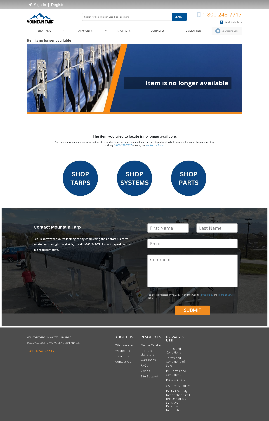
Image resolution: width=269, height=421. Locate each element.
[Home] (41, 18)
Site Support (149, 376)
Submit (192, 310)
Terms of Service (226, 294)
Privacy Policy (206, 294)
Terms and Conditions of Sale (175, 361)
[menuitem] (46, 31)
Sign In (39, 4)
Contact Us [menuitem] (157, 31)
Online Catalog (151, 345)
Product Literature (147, 352)
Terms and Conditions (173, 350)
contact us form (154, 145)
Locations (122, 356)
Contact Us (123, 361)
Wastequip (122, 351)
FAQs (144, 365)
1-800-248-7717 (222, 14)
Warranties (148, 360)
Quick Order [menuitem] (193, 31)
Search (179, 17)
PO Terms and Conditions (176, 373)
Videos (145, 371)
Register (58, 4)
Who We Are (124, 345)
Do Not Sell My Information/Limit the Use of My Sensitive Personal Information (178, 400)
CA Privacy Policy (178, 386)
